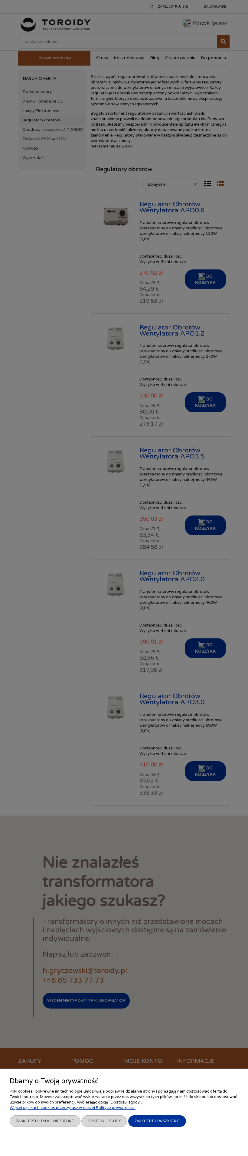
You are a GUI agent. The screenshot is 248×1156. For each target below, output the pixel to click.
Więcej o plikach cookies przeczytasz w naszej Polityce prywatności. (72, 1107)
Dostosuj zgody (104, 1121)
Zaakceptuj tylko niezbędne (45, 1121)
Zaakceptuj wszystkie (157, 1121)
